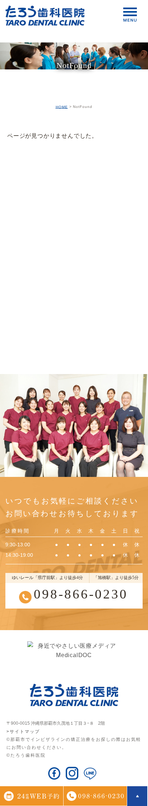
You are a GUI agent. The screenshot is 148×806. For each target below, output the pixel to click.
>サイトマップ (23, 731)
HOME (62, 107)
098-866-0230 (81, 594)
